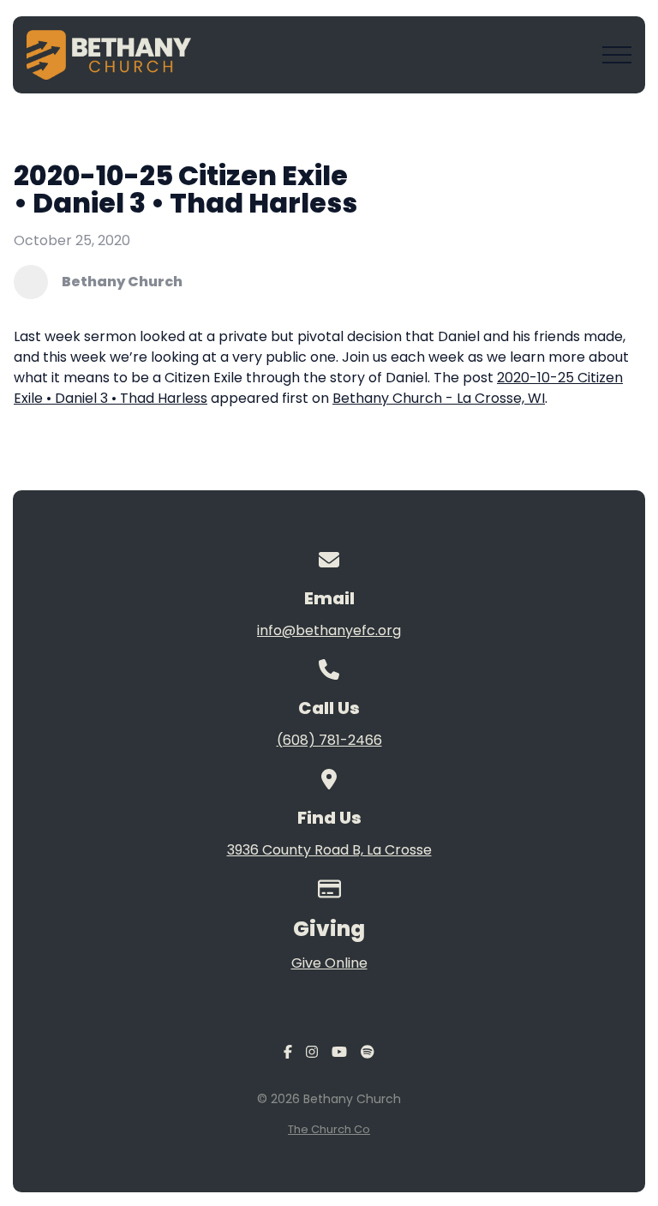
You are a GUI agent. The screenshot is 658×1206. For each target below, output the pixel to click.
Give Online (329, 963)
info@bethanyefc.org (329, 630)
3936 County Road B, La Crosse (329, 850)
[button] (616, 54)
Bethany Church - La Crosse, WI (438, 398)
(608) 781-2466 (329, 740)
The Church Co (329, 1129)
